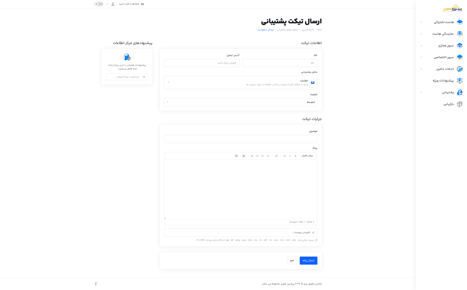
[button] (240, 232)
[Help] (243, 156)
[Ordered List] (262, 156)
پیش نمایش (307, 155)
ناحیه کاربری (308, 30)
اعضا (319, 30)
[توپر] (295, 156)
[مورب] (290, 156)
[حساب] (111, 4)
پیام (315, 148)
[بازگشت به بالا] (95, 284)
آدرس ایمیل (232, 55)
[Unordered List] (268, 156)
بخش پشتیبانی (309, 72)
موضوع (313, 131)
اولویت (313, 94)
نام (315, 55)
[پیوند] (276, 156)
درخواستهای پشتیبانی (288, 30)
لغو (292, 261)
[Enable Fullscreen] (236, 156)
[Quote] (252, 156)
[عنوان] (284, 156)
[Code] (257, 156)
